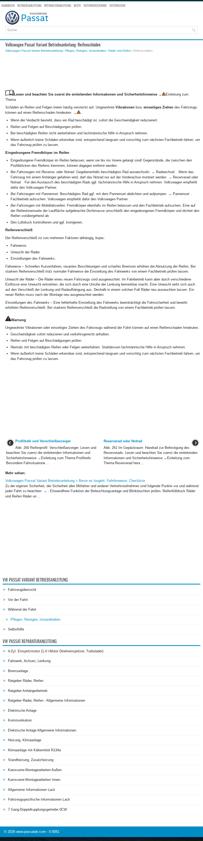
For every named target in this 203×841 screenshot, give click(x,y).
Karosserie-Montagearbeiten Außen (35, 770)
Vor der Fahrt (18, 600)
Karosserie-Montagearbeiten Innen (34, 780)
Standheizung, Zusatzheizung (30, 760)
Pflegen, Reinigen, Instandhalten (85, 50)
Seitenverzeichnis (95, 5)
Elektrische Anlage (22, 710)
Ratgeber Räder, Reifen (25, 681)
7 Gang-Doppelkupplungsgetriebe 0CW (37, 809)
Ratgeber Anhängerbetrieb (27, 691)
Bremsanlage (18, 671)
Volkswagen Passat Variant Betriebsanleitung (34, 50)
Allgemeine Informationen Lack (31, 790)
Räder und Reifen (119, 50)
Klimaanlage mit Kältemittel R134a (34, 750)
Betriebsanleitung (29, 5)
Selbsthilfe (16, 629)
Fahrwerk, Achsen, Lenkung (29, 661)
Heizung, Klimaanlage (24, 740)
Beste (77, 5)
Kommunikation (20, 720)
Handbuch (8, 5)
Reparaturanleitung (57, 5)
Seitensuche (117, 5)
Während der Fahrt (22, 609)
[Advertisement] (102, 71)
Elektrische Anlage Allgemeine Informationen (42, 730)
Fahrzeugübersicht (22, 590)
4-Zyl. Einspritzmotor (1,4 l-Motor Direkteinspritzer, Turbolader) (55, 651)
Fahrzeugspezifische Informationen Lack (39, 799)
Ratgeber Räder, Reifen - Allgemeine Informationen (46, 700)
